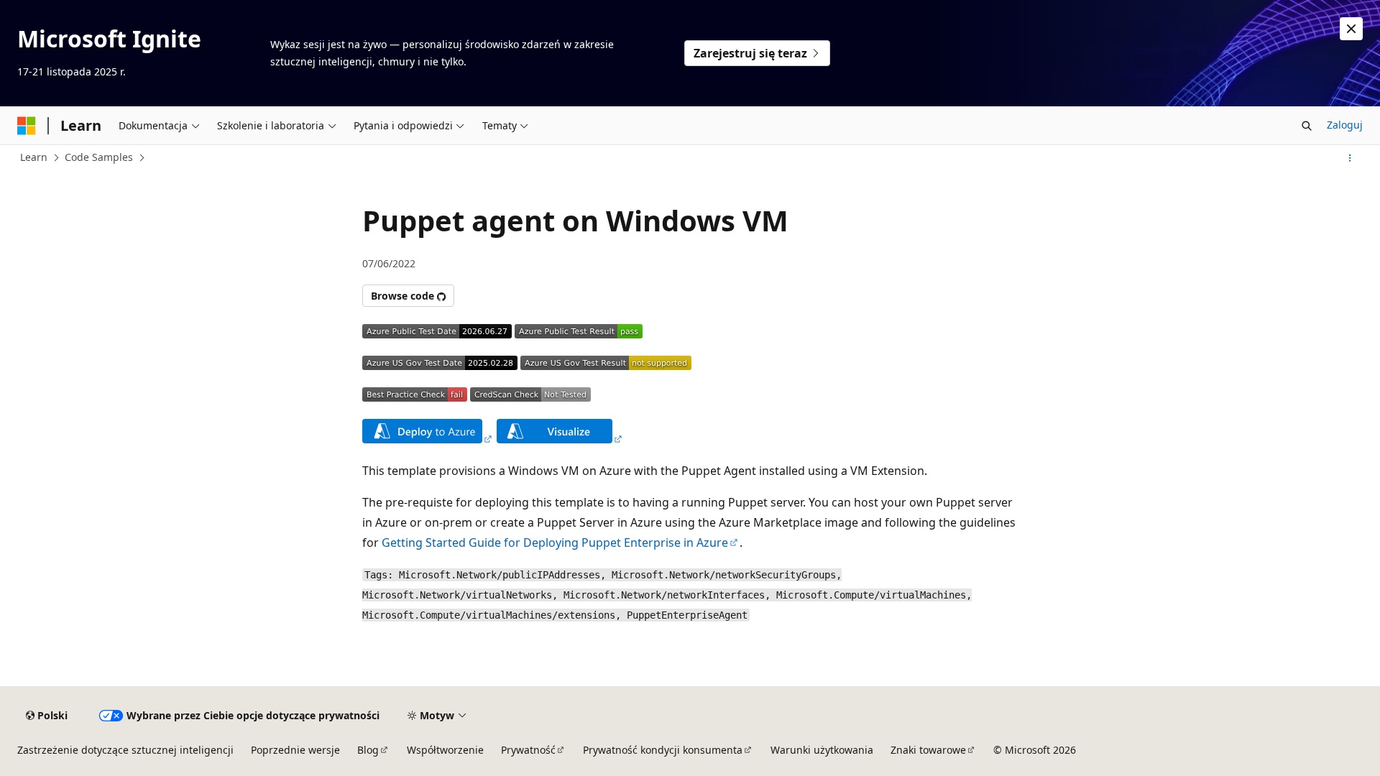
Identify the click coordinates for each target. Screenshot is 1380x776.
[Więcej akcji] (1350, 158)
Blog (368, 750)
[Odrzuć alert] (1351, 28)
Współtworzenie (445, 750)
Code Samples (99, 157)
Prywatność (528, 750)
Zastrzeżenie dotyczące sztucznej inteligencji (125, 750)
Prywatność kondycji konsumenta (662, 750)
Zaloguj (1345, 124)
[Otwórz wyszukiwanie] (1306, 126)
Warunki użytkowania (821, 750)
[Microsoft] (26, 125)
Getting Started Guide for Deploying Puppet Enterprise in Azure (555, 542)
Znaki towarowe (928, 750)
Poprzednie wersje (295, 750)
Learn (33, 157)
